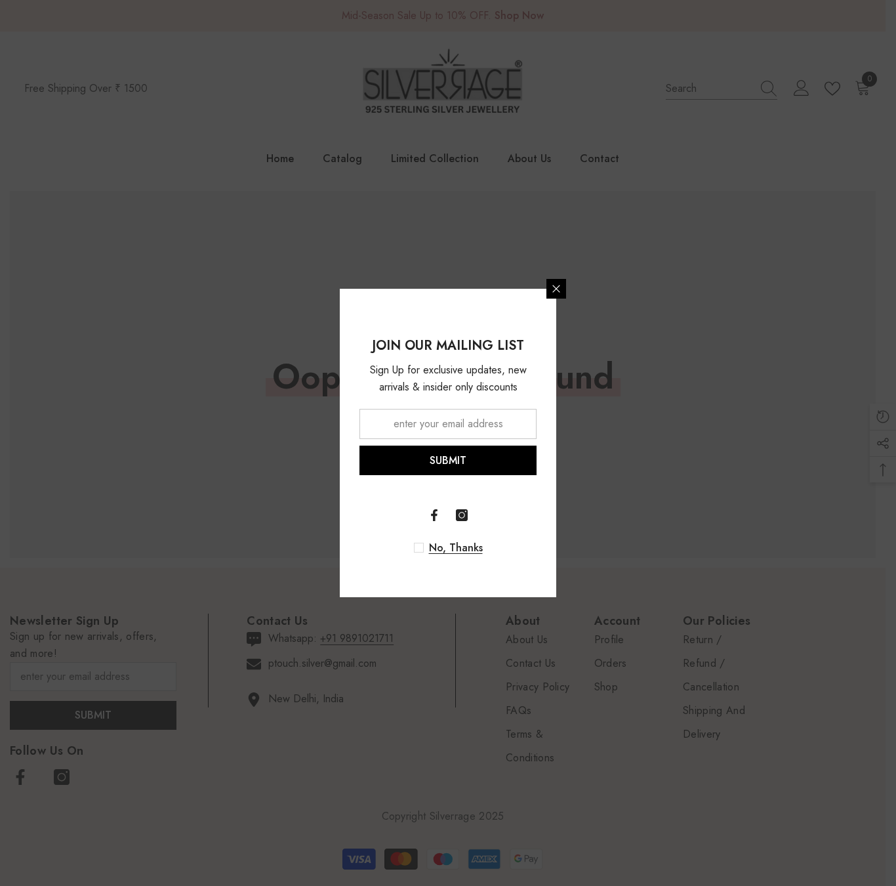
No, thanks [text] (456, 548)
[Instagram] (462, 515)
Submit (448, 460)
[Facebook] (434, 515)
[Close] (556, 289)
